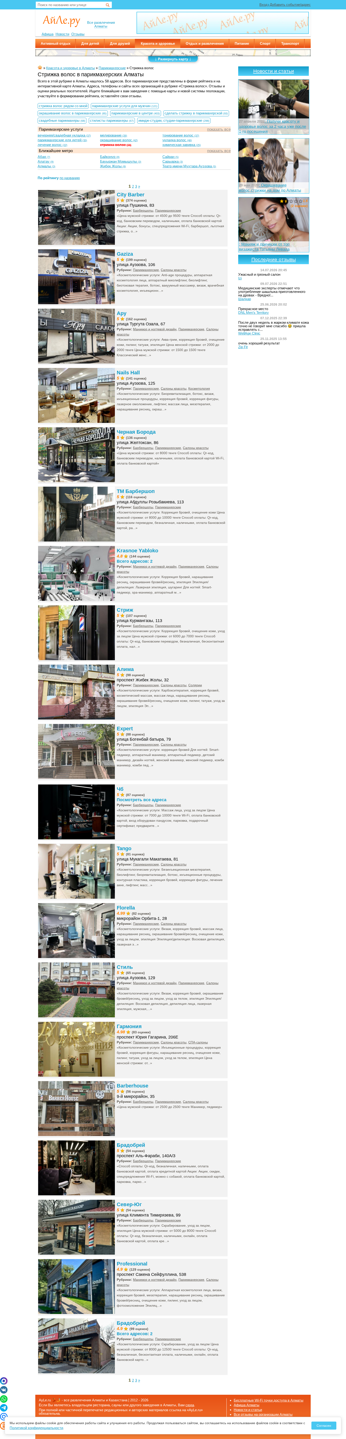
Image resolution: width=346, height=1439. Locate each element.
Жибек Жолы (113, 166)
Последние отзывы (273, 259)
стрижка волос (115, 145)
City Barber (131, 195)
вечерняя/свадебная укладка (64, 135)
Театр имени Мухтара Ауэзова (189, 166)
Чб (120, 789)
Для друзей (120, 43)
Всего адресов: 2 (135, 561)
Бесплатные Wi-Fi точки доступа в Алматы (268, 1400)
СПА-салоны (198, 1042)
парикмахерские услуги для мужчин (124, 106)
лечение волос (52, 145)
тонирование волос (180, 135)
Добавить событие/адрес (290, 5)
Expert (125, 729)
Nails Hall (128, 373)
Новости (62, 34)
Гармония (129, 1026)
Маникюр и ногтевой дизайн (155, 329)
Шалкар (244, 299)
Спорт (265, 43)
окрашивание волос (119, 140)
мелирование (113, 135)
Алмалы (46, 166)
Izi (240, 278)
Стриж (125, 610)
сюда (189, 1405)
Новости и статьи (273, 71)
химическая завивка (181, 145)
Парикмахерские (168, 210)
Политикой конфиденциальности (36, 1428)
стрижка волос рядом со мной (63, 106)
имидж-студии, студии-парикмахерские (173, 120)
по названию (70, 178)
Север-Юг (129, 1204)
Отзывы (77, 34)
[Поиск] (108, 5)
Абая (44, 157)
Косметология (199, 388)
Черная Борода (136, 432)
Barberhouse (132, 1086)
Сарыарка (172, 161)
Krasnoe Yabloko (137, 551)
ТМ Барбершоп (136, 491)
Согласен (324, 1425)
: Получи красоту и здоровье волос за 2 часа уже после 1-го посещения (272, 126)
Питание (242, 43)
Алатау (46, 161)
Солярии (195, 685)
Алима (125, 669)
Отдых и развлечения (205, 43)
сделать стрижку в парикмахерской (196, 113)
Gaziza (125, 254)
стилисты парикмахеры (112, 120)
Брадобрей (131, 1145)
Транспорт (290, 43)
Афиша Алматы (246, 1405)
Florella (126, 908)
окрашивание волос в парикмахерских (73, 113)
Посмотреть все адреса (141, 799)
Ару (121, 313)
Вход (263, 5)
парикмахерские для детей (62, 140)
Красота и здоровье (158, 43)
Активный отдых (55, 43)
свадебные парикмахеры (62, 120)
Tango (124, 848)
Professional (132, 1264)
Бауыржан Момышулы (120, 161)
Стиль (125, 967)
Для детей (90, 43)
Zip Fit (243, 347)
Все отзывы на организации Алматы (263, 1414)
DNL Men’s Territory (253, 313)
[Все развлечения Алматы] (61, 21)
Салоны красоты (173, 270)
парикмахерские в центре (135, 113)
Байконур (110, 157)
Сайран (170, 157)
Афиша (47, 34)
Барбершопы (143, 210)
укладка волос (177, 140)
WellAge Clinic (249, 333)
